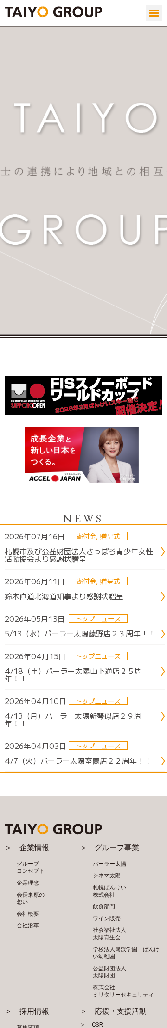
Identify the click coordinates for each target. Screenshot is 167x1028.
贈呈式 (110, 536)
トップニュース (98, 618)
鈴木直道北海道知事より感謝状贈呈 (64, 595)
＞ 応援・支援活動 (113, 1011)
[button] (154, 13)
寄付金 (86, 536)
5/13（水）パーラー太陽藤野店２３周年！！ (80, 633)
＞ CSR (91, 1024)
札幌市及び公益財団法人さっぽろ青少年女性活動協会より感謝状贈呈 (79, 554)
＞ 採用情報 (27, 1011)
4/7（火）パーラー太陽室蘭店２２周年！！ (78, 760)
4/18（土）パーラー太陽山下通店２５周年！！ (73, 674)
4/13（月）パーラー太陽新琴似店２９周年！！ (73, 719)
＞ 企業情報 (27, 847)
